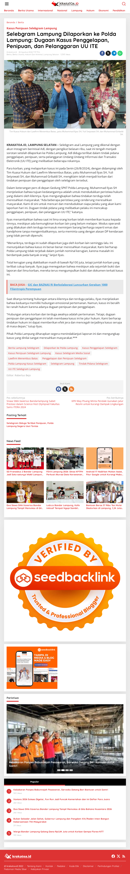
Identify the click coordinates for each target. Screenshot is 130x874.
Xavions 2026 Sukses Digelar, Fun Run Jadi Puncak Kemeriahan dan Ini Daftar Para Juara (61, 799)
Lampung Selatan (51, 54)
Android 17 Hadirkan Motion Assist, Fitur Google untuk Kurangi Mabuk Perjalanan (104, 473)
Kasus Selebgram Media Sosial (72, 353)
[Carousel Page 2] (63, 770)
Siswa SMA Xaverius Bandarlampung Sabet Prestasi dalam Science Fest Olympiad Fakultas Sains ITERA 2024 (33, 402)
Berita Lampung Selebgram (23, 347)
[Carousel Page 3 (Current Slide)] (67, 770)
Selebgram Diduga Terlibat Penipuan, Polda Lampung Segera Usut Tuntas (30, 424)
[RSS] (71, 389)
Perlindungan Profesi (108, 866)
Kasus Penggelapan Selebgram (99, 347)
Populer (34, 781)
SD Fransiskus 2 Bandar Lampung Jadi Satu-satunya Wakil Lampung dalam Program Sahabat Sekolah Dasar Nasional (25, 473)
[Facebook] (58, 389)
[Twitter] (65, 389)
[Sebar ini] (102, 53)
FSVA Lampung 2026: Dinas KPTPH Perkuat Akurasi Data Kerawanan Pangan (64, 473)
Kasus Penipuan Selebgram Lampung (32, 28)
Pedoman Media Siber (15, 869)
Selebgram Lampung (62, 363)
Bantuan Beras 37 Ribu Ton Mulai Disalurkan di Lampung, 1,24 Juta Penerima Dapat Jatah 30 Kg (104, 507)
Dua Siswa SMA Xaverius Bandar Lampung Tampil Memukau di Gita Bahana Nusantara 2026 (25, 507)
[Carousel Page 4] (71, 770)
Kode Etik (74, 866)
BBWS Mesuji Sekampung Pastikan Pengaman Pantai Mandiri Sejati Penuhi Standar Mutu (63, 764)
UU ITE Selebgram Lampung (24, 369)
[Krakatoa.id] (65, 3)
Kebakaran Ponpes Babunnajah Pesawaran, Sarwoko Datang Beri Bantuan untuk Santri (60, 789)
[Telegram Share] (114, 53)
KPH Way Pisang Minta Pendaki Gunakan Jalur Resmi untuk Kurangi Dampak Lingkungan (97, 400)
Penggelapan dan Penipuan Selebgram (64, 358)
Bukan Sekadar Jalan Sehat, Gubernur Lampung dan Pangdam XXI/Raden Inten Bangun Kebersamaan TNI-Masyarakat (61, 820)
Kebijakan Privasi (40, 869)
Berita (9, 54)
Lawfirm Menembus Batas (23, 358)
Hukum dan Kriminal (34, 54)
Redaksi (61, 866)
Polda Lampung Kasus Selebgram (27, 363)
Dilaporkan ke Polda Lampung (61, 347)
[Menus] (6, 4)
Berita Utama (18, 54)
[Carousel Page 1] (59, 770)
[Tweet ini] (108, 53)
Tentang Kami (34, 866)
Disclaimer (88, 866)
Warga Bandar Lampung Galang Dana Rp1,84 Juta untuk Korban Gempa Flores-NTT (58, 831)
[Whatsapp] (120, 53)
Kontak (49, 866)
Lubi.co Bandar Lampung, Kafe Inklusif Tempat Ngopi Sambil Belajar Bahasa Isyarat (63, 507)
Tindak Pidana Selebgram (93, 363)
